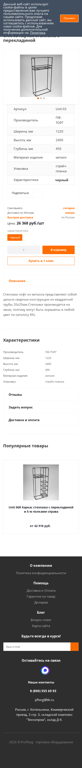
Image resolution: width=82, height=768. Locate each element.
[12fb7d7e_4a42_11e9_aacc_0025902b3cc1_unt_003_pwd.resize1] (41, 76)
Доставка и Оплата (41, 590)
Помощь (41, 583)
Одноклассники (34, 670)
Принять (69, 18)
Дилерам (41, 602)
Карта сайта (41, 626)
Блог (41, 612)
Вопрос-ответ (41, 620)
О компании (41, 565)
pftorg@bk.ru (44, 700)
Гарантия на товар (41, 596)
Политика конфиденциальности (41, 573)
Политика (37, 32)
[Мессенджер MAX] (45, 670)
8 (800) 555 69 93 (43, 691)
